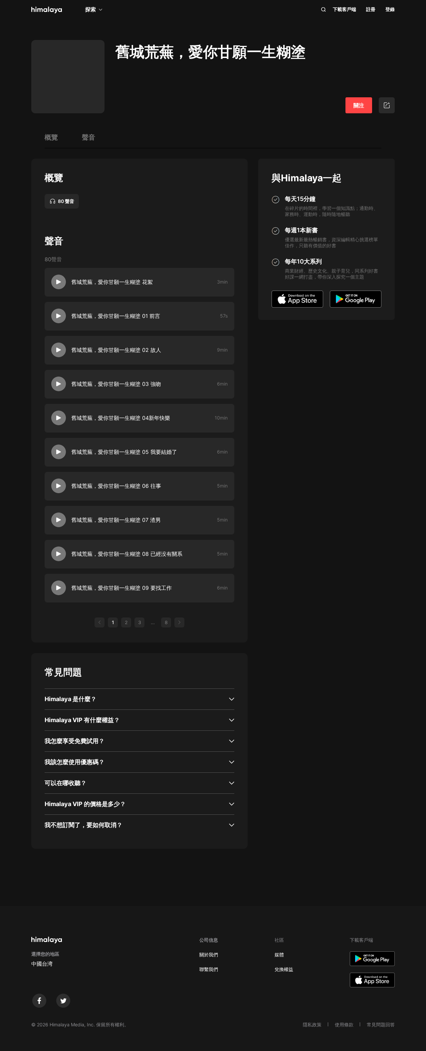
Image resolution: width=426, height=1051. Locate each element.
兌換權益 (284, 969)
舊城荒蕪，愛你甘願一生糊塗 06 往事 (116, 486)
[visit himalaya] (46, 10)
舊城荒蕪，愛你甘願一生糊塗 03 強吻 (116, 384)
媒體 (279, 954)
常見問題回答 (381, 1024)
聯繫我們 (208, 969)
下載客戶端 (344, 9)
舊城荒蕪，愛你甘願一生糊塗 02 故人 (116, 350)
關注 (358, 105)
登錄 (390, 9)
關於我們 (208, 954)
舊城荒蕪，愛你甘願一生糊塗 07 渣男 (116, 520)
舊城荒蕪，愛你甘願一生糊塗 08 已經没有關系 (126, 553)
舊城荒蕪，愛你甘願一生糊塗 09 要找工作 (121, 587)
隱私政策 (312, 1024)
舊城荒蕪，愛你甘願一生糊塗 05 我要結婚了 (124, 452)
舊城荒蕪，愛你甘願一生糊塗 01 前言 (115, 316)
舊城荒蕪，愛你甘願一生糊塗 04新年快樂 (120, 418)
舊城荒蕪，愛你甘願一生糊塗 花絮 (112, 282)
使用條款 (344, 1024)
